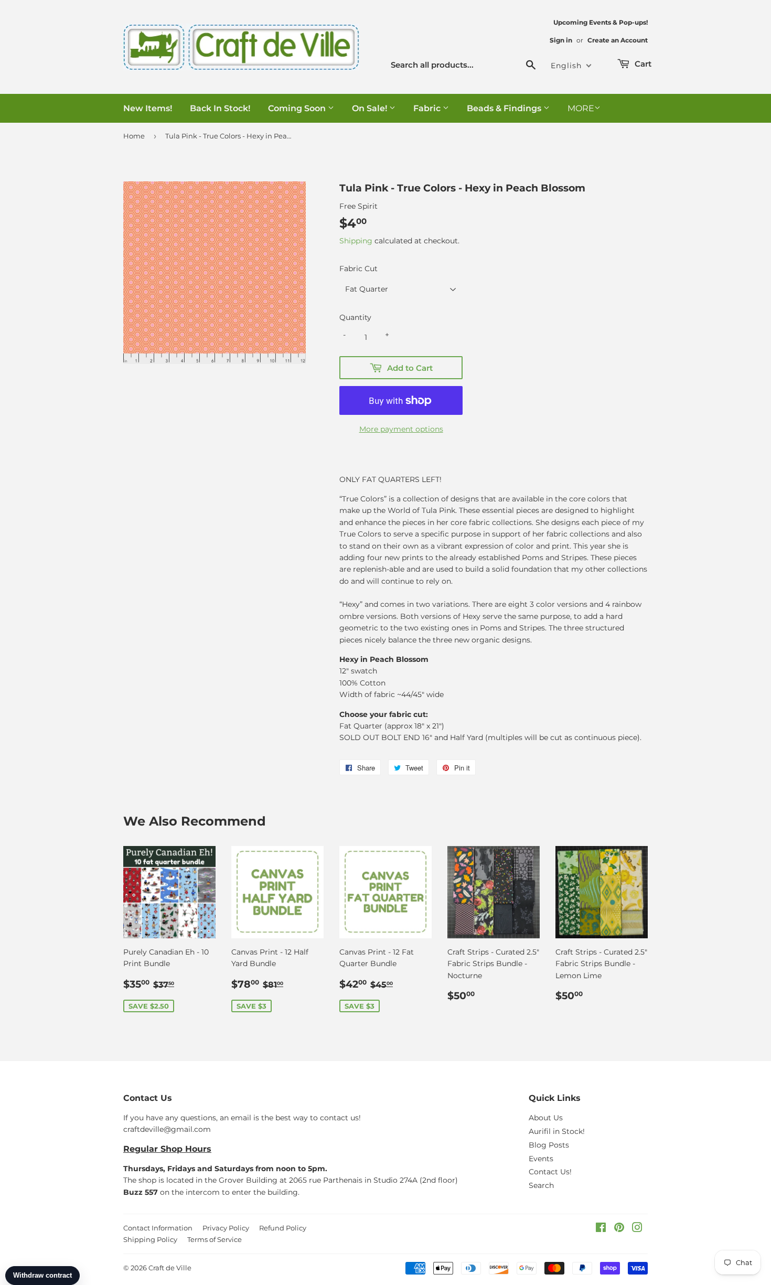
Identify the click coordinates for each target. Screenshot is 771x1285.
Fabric (428, 108)
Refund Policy (282, 1228)
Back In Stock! (220, 108)
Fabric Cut (358, 268)
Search (541, 1185)
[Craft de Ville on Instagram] (637, 1229)
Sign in (561, 40)
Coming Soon (298, 108)
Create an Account (617, 40)
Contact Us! (550, 1171)
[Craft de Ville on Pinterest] (619, 1229)
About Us (546, 1117)
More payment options (401, 429)
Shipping (355, 240)
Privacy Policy (225, 1228)
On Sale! (370, 108)
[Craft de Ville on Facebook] (600, 1229)
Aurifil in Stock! (557, 1131)
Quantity (355, 317)
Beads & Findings (505, 108)
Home (134, 136)
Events (541, 1158)
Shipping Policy (150, 1239)
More (580, 108)
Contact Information (157, 1228)
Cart (642, 64)
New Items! (147, 108)
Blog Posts (549, 1145)
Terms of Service (214, 1239)
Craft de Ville (169, 1267)
